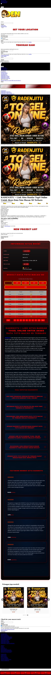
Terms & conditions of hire (6, 659)
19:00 (34, 282)
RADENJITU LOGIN (5, 77)
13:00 (17, 282)
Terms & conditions (4, 658)
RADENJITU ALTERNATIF (6, 638)
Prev (8, 320)
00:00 (8, 282)
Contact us (3, 647)
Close (2, 81)
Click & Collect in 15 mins (6, 80)
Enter (2, 221)
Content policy (3, 654)
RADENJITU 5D (4, 75)
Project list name (4, 234)
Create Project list (4, 236)
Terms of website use (5, 660)
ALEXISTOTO (4, 74)
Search (2, 21)
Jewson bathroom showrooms (6, 650)
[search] (7, 23)
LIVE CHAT (46, 673)
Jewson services (4, 648)
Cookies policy (4, 655)
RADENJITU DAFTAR (5, 78)
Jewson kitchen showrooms (6, 649)
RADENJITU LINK (5, 640)
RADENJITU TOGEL (5, 76)
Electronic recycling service (6, 651)
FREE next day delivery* (16, 80)
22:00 (43, 282)
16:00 (25, 282)
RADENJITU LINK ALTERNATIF (7, 643)
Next (43, 320)
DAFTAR (25, 673)
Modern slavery (4, 656)
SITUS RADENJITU (5, 635)
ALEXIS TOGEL (4, 73)
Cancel (2, 238)
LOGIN (38, 86)
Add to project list (4, 224)
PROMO (5, 673)
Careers (2, 646)
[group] (1, 625)
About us (2, 645)
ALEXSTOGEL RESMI (5, 639)
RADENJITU (3, 71)
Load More (3, 631)
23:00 (25, 287)
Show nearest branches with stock (8, 626)
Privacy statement (4, 657)
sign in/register (7, 226)
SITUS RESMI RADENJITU (6, 637)
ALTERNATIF (35, 673)
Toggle (2, 7)
